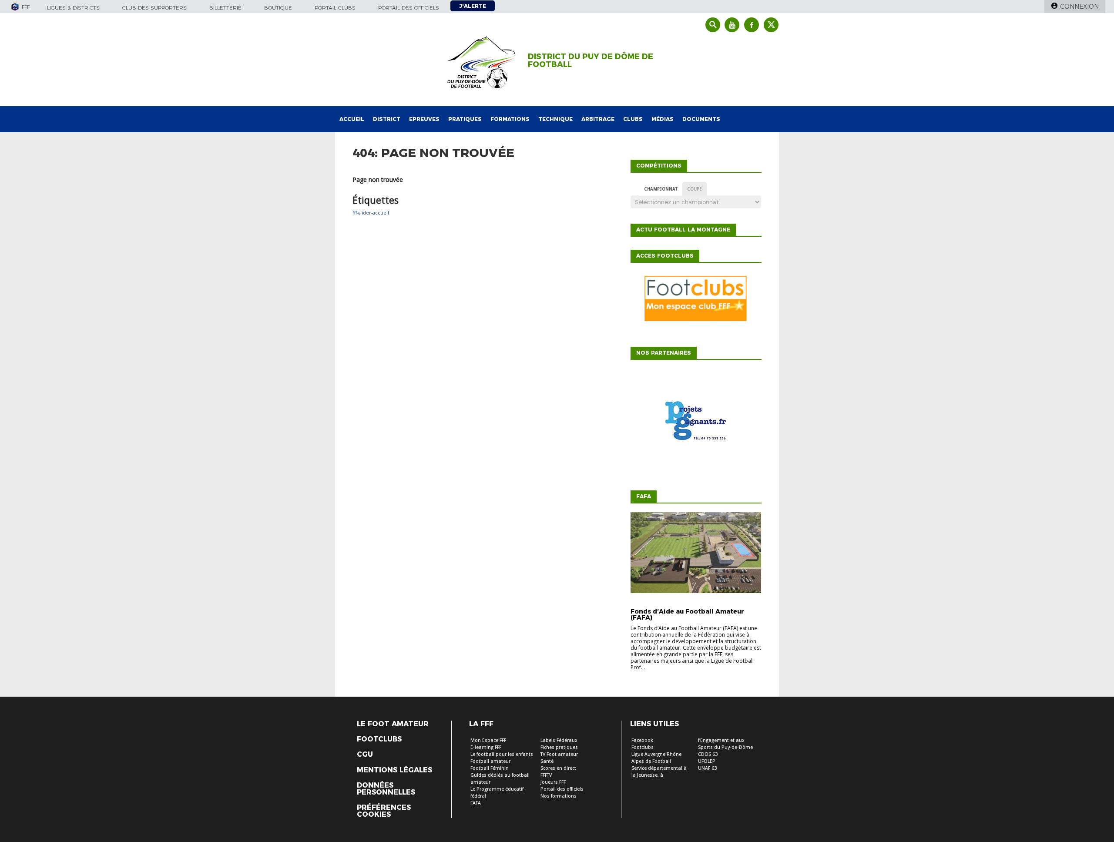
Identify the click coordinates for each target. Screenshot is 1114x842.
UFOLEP (706, 761)
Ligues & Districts (73, 7)
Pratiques (465, 119)
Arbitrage (597, 119)
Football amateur (490, 761)
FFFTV (546, 775)
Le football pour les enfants (501, 754)
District (386, 119)
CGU (365, 754)
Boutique (278, 7)
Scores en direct (558, 768)
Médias (662, 119)
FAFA (475, 803)
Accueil (351, 119)
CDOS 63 (708, 754)
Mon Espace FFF (488, 740)
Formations (510, 119)
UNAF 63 (707, 768)
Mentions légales (394, 770)
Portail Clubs (335, 7)
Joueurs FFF (553, 782)
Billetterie (225, 7)
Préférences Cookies (384, 811)
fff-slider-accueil (370, 213)
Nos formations (558, 796)
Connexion (1079, 6)
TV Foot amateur (559, 754)
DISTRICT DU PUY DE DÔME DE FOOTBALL (590, 60)
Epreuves (424, 119)
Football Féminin (489, 768)
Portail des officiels (408, 7)
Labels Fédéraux (558, 740)
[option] (696, 423)
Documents (701, 119)
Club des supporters (154, 7)
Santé (547, 761)
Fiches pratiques (559, 747)
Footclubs (379, 739)
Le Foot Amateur (393, 724)
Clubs (633, 119)
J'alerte (472, 6)
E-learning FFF (485, 747)
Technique (555, 119)
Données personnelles (386, 789)
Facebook (642, 740)
